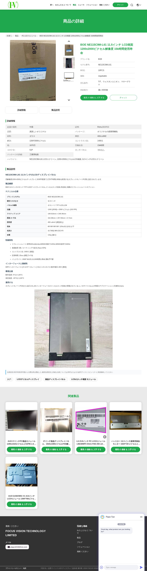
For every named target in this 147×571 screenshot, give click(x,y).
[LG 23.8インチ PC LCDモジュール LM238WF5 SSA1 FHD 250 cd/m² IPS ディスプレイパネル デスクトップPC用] (91, 420)
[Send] (141, 567)
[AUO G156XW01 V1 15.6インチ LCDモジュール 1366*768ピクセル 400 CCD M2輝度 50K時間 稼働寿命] (21, 475)
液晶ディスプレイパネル (55, 379)
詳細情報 (21, 110)
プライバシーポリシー (14, 568)
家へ (51, 5)
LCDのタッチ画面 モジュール (83, 379)
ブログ (79, 542)
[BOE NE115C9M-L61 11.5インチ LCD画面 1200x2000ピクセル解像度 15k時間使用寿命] (33, 70)
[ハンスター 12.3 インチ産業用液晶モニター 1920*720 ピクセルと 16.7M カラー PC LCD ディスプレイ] (125, 420)
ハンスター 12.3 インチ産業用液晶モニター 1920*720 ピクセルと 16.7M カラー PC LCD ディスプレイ (125, 442)
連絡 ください (104, 5)
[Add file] (101, 567)
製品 (74, 5)
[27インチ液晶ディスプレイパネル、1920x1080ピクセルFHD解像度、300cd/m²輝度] (56, 420)
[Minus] (141, 517)
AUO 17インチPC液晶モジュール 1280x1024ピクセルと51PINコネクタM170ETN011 (21, 442)
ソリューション (92, 5)
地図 (24, 568)
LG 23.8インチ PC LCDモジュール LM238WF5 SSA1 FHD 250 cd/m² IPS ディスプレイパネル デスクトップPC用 (90, 442)
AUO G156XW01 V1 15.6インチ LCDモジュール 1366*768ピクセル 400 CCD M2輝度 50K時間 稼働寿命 (21, 497)
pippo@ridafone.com (19, 547)
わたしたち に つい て (63, 5)
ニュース (81, 5)
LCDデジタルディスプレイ (28, 379)
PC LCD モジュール (29, 36)
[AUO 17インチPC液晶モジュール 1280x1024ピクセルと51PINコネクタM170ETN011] (21, 420)
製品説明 (55, 110)
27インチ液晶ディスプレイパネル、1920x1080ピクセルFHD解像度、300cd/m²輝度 (56, 442)
